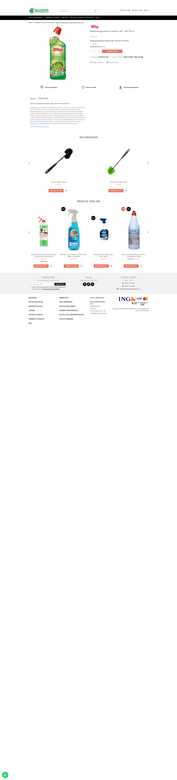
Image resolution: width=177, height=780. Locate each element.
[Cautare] (95, 11)
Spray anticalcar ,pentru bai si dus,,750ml (103, 255)
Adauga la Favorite (97, 62)
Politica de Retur (36, 302)
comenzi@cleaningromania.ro (129, 289)
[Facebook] (84, 284)
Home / (31, 22)
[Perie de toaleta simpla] (58, 161)
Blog (98, 18)
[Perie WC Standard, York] (118, 161)
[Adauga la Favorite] (66, 190)
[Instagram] (92, 284)
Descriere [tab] (33, 99)
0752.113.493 (129, 283)
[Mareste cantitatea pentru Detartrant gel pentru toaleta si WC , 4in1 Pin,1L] (98, 51)
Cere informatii (113, 62)
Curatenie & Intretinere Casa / (44, 22)
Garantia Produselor (68, 310)
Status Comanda (66, 319)
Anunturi (33, 298)
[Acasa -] (39, 11)
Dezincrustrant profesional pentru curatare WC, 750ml (133, 255)
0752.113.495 (129, 286)
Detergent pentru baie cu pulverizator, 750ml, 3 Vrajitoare (73, 255)
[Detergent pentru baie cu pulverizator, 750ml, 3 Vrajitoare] (74, 229)
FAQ (30, 323)
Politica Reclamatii (67, 306)
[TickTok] (88, 284)
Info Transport (65, 302)
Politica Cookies (36, 315)
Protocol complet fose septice (82, 18)
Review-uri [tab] (43, 98)
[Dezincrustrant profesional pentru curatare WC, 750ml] (134, 229)
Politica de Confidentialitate (51, 289)
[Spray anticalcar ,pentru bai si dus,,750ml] (104, 229)
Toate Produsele (35, 18)
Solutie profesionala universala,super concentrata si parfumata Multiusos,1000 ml (43, 255)
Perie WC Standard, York (118, 182)
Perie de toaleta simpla (58, 182)
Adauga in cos (112, 51)
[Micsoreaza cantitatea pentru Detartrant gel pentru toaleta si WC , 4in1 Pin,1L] (91, 51)
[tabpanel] (58, 53)
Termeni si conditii (52, 18)
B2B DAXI (65, 18)
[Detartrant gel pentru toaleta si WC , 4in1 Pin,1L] (58, 53)
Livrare (32, 310)
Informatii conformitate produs (39, 127)
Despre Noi (63, 298)
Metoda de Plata (35, 306)
